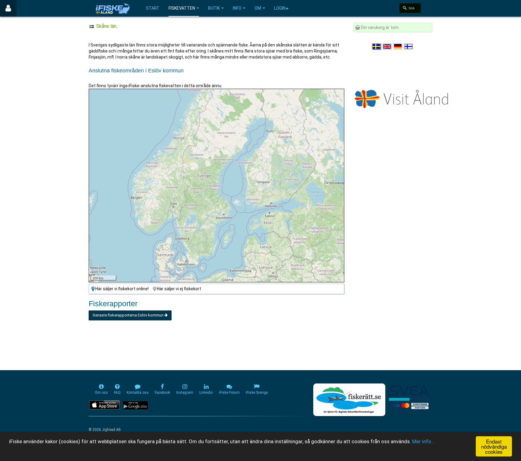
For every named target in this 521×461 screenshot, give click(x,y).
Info (237, 8)
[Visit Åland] (402, 97)
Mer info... (423, 441)
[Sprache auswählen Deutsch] (398, 46)
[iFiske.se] (113, 8)
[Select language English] (387, 46)
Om (257, 8)
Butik (214, 8)
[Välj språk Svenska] (376, 46)
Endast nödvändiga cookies (494, 446)
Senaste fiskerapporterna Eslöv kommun (128, 315)
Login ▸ (281, 8)
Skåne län (106, 26)
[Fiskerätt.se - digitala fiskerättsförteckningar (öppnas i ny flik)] (349, 399)
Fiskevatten (182, 8)
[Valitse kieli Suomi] (408, 46)
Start (152, 8)
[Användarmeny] (8, 8)
